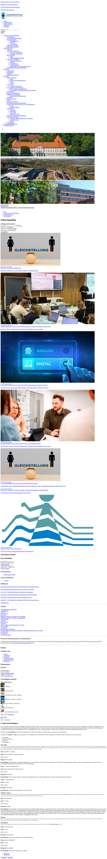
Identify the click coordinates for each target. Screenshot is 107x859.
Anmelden (6, 26)
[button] (11, 35)
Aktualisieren (4, 232)
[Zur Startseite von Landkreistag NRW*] (12, 18)
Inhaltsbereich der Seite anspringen (9, 4)
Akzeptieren (4, 857)
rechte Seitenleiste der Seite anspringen (10, 7)
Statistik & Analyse (7, 739)
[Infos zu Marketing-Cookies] (13, 739)
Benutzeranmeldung (9, 660)
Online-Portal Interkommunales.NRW (21, 643)
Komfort (5, 740)
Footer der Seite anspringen (7, 10)
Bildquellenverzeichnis (6, 682)
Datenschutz (7, 655)
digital (11, 714)
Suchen (2, 29)
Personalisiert (6, 742)
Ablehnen (10, 857)
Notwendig (5, 737)
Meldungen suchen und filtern (8, 223)
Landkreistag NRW (8, 658)
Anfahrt (6, 654)
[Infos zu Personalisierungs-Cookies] (10, 742)
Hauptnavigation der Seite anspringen (10, 2)
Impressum (6, 657)
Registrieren (7, 661)
